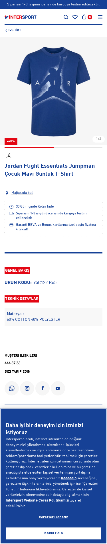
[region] (53, 476)
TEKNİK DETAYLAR (22, 299)
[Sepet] (84, 17)
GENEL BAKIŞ (17, 271)
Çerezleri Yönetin (53, 517)
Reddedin (68, 478)
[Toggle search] (65, 17)
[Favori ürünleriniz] (75, 17)
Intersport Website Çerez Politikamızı (38, 500)
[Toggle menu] (100, 17)
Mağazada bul (22, 193)
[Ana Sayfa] (21, 17)
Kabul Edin (53, 533)
